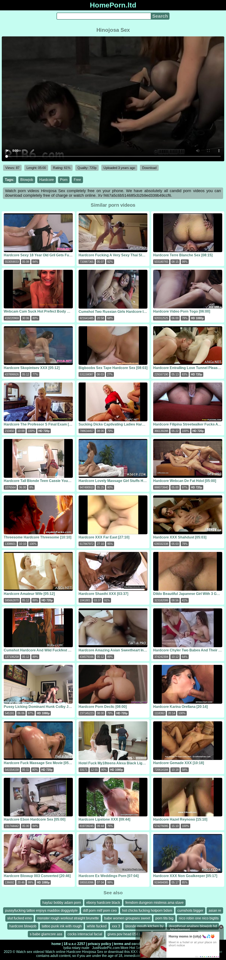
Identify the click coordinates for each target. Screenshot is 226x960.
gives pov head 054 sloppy (128, 934)
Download (149, 168)
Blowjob (26, 180)
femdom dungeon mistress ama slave (154, 902)
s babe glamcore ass (46, 934)
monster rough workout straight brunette (68, 918)
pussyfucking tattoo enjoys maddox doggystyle (41, 910)
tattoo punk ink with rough (62, 926)
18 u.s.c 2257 (74, 944)
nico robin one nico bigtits (199, 918)
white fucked (97, 926)
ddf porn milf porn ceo (100, 910)
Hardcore (46, 180)
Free (77, 180)
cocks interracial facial (85, 934)
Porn (64, 180)
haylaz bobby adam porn (61, 902)
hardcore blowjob (22, 926)
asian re (215, 910)
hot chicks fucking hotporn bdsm (147, 910)
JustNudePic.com (106, 948)
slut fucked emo (19, 918)
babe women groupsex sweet (127, 918)
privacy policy (99, 944)
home (56, 944)
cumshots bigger (190, 910)
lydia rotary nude (76, 948)
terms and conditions (131, 944)
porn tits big (164, 918)
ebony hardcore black (103, 902)
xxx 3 (116, 926)
